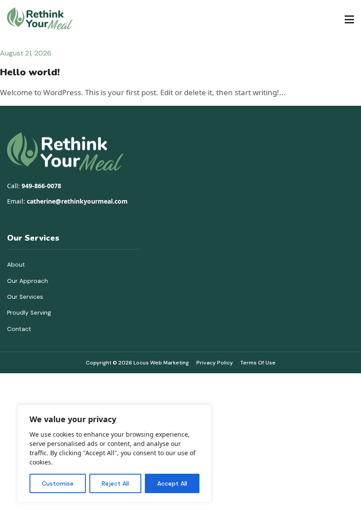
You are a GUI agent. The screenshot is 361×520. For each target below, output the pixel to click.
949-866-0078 (41, 186)
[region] (114, 453)
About (16, 264)
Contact (19, 329)
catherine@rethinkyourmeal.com (77, 201)
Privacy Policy (214, 362)
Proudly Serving (29, 312)
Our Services (25, 297)
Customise (58, 483)
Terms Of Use (258, 362)
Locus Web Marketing (161, 362)
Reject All (115, 483)
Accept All (172, 483)
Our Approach (27, 281)
